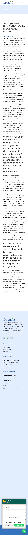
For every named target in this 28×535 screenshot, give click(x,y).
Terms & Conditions (8, 385)
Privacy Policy (7, 383)
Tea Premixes (7, 349)
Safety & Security (7, 377)
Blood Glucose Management (11, 360)
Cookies (5, 351)
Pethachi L (8, 20)
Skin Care (5, 366)
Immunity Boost (7, 364)
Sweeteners (6, 347)
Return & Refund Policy (9, 375)
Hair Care (5, 368)
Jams (4, 353)
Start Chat (19, 525)
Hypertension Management (11, 362)
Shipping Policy (7, 380)
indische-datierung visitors (10, 21)
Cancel (8, 525)
